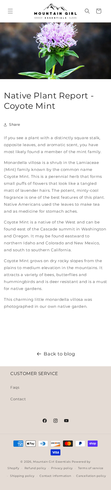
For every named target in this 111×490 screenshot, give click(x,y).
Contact (18, 399)
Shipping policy (22, 476)
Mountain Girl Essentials (52, 461)
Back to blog (59, 354)
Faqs (14, 387)
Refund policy (35, 468)
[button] (10, 11)
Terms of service (91, 468)
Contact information (55, 476)
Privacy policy (62, 468)
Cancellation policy (91, 476)
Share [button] (14, 124)
